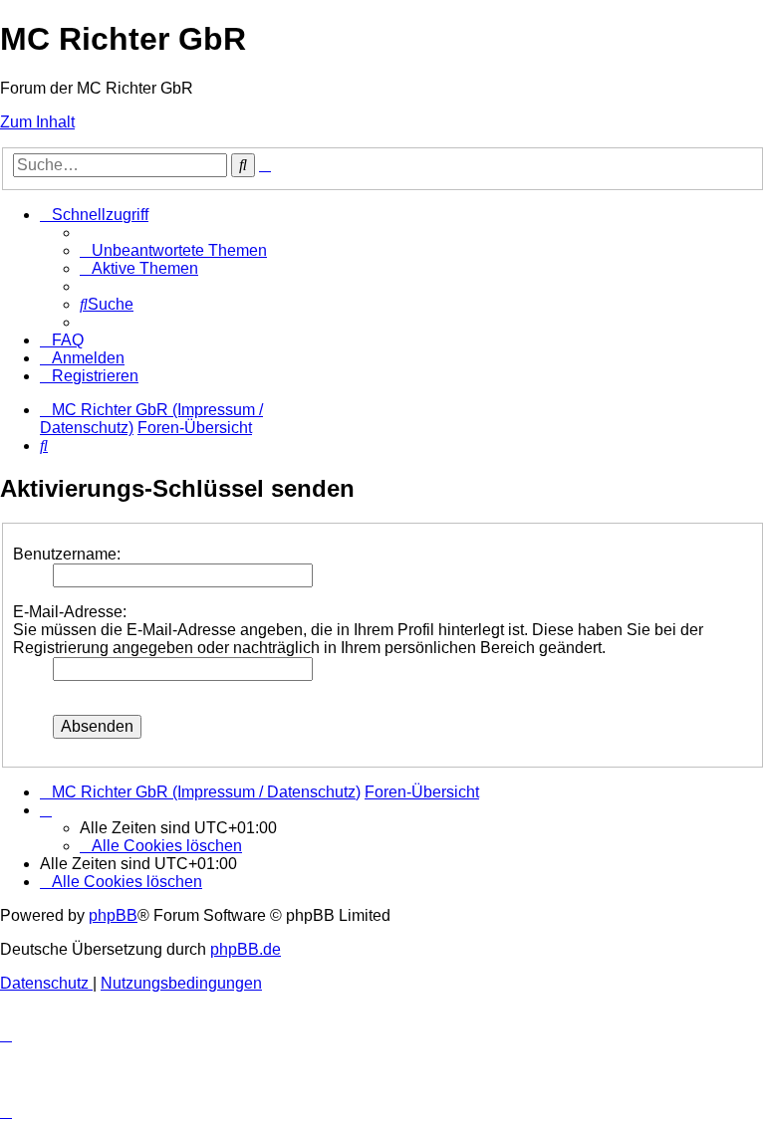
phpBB (113, 915)
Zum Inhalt (37, 121)
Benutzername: (67, 554)
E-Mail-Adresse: (70, 611)
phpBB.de (245, 949)
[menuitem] (173, 250)
